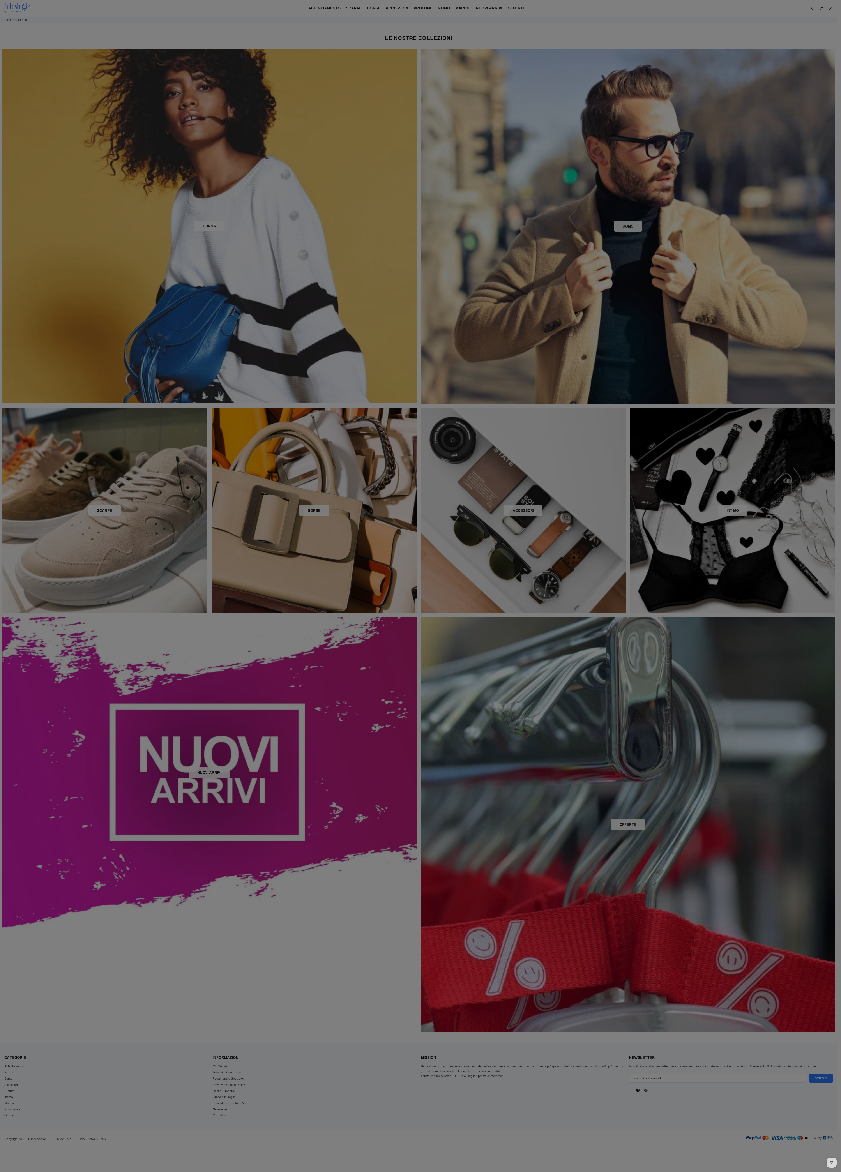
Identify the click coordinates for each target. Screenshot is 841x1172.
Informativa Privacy (463, 640)
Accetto (457, 640)
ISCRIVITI (454, 625)
